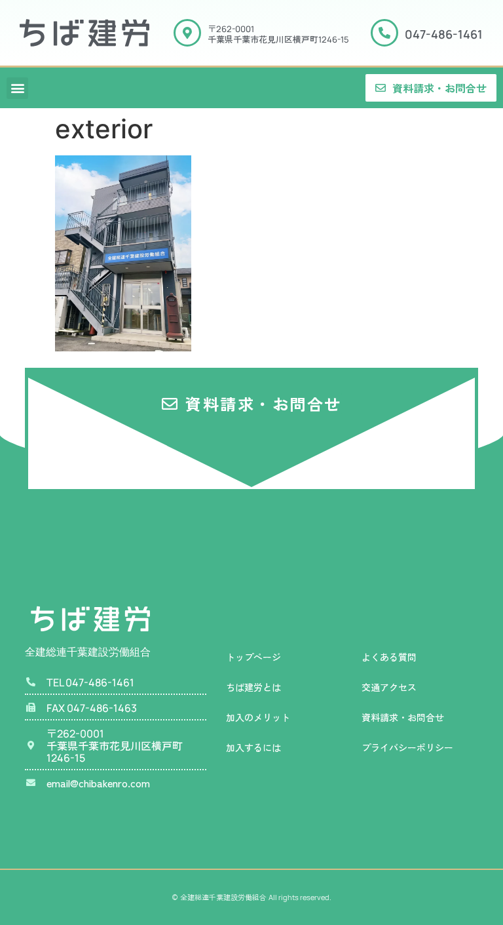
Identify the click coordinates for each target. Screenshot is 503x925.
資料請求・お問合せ (403, 717)
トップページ (253, 656)
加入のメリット (258, 717)
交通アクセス (389, 687)
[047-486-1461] (384, 33)
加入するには (253, 747)
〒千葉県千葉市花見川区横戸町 (278, 33)
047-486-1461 (444, 34)
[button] (17, 88)
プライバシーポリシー (407, 747)
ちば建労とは (253, 687)
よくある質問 (389, 656)
